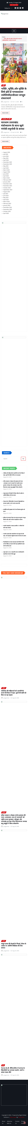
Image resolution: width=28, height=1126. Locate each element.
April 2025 (6, 168)
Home (3, 37)
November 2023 (7, 186)
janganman (6, 101)
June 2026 (6, 156)
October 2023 (7, 188)
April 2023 (6, 199)
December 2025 (7, 162)
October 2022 (7, 211)
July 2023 (5, 193)
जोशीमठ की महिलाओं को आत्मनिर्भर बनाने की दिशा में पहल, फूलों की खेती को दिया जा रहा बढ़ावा (13, 693)
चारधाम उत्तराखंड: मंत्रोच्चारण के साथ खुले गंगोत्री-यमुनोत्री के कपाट (12, 125)
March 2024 (6, 178)
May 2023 (5, 197)
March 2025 (6, 170)
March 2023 (6, 201)
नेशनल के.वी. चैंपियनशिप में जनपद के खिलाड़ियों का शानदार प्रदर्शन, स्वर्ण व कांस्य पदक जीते (13, 1070)
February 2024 (7, 180)
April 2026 (6, 160)
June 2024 (6, 174)
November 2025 (7, 164)
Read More (5, 113)
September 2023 (7, 190)
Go (23, 458)
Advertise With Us (9, 1122)
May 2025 (5, 166)
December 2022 (7, 207)
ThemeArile (21, 1117)
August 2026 (6, 152)
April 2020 (6, 213)
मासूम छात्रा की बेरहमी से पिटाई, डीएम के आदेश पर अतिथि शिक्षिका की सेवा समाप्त (13, 946)
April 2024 (6, 176)
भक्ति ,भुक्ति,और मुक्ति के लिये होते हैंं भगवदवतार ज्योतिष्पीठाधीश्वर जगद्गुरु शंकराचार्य (14, 93)
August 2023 (6, 191)
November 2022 (7, 209)
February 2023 (7, 203)
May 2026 (5, 158)
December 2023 (7, 184)
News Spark (13, 1117)
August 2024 (6, 172)
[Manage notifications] (24, 1123)
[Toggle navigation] (14, 30)
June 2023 (6, 195)
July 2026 (5, 154)
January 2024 (6, 182)
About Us (3, 1122)
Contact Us (17, 1122)
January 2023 (6, 205)
